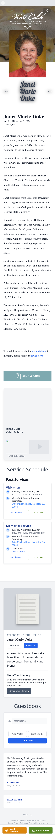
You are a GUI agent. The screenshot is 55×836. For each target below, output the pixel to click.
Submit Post (27, 740)
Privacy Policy (19, 823)
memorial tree (39, 351)
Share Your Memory (19, 691)
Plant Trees (38, 512)
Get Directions (16, 512)
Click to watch (18, 551)
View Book (14, 645)
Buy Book (30, 645)
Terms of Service (35, 823)
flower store (37, 355)
